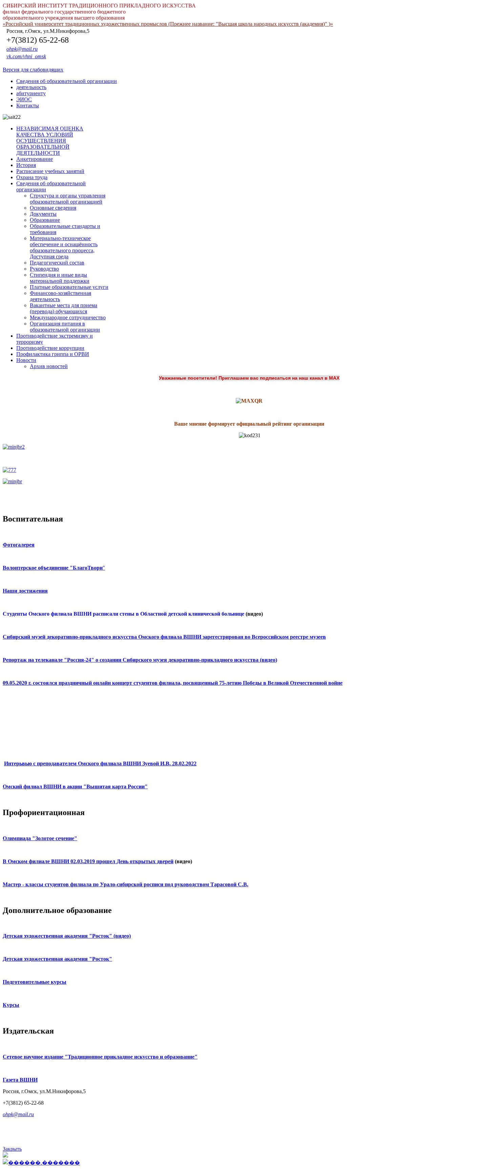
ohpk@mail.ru (22, 49)
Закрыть (12, 1149)
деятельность (31, 87)
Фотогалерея (19, 545)
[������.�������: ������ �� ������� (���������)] (41, 1162)
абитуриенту (31, 93)
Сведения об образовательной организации (66, 81)
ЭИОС (24, 99)
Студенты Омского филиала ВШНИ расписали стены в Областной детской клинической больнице (123, 614)
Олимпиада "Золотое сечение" (40, 838)
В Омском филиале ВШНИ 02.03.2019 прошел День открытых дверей (88, 861)
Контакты (27, 105)
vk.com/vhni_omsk (26, 56)
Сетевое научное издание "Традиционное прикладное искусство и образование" (100, 1057)
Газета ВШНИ (20, 1080)
